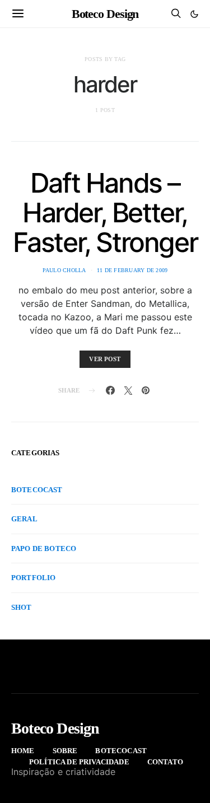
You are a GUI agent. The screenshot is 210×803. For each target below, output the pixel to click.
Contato (165, 762)
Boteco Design (105, 14)
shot (21, 607)
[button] (194, 14)
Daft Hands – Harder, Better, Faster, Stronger (105, 212)
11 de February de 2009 (132, 270)
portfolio (33, 577)
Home (23, 750)
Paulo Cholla (64, 270)
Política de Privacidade (79, 762)
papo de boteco (43, 548)
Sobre (65, 750)
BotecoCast (37, 489)
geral (24, 519)
